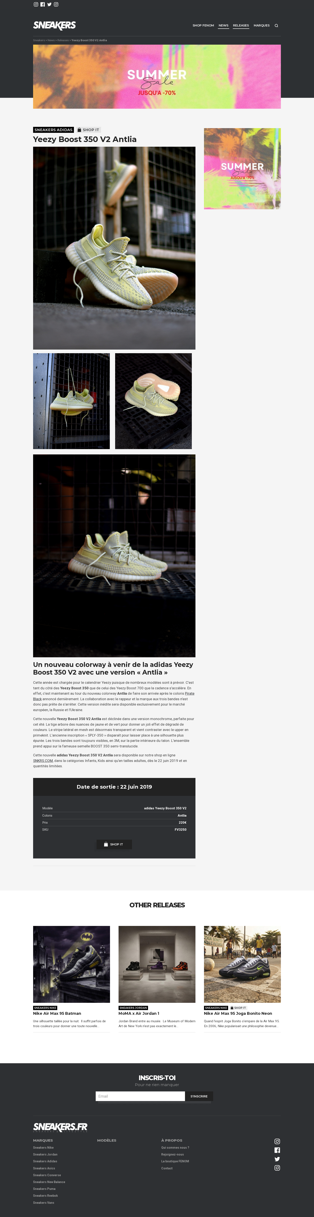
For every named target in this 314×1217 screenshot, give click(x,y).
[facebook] (42, 4)
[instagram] (36, 4)
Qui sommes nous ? (175, 1147)
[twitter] (49, 4)
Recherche (276, 25)
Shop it (91, 130)
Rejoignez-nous (172, 1154)
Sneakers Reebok (45, 1195)
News (223, 25)
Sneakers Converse (47, 1175)
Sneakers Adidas (53, 130)
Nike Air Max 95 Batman (57, 1013)
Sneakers (39, 40)
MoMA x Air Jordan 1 (139, 1013)
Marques (262, 25)
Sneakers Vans (43, 1202)
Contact (167, 1168)
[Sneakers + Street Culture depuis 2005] (60, 1127)
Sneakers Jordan (133, 1007)
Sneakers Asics (44, 1168)
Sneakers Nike (45, 1007)
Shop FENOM (203, 25)
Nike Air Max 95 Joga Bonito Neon (238, 1013)
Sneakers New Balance (49, 1182)
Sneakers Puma (44, 1189)
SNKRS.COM (43, 761)
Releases (241, 25)
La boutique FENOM (175, 1161)
